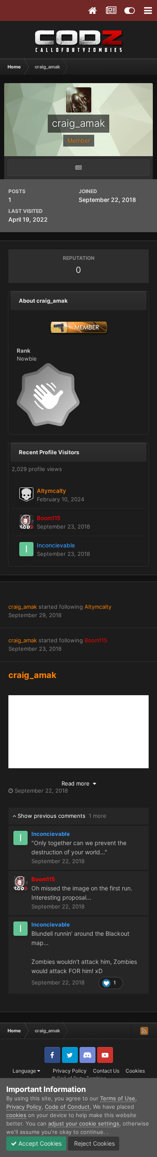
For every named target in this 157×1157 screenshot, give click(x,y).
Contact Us (106, 1071)
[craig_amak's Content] (78, 168)
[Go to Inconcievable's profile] (26, 549)
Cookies (135, 1071)
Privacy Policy (70, 1071)
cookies (16, 1115)
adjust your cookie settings (83, 1123)
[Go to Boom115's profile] (26, 522)
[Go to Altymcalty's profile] (26, 494)
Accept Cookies (39, 1143)
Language (25, 1071)
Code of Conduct (67, 1106)
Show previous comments (61, 815)
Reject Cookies (93, 1143)
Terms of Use (117, 1098)
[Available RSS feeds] (144, 1031)
